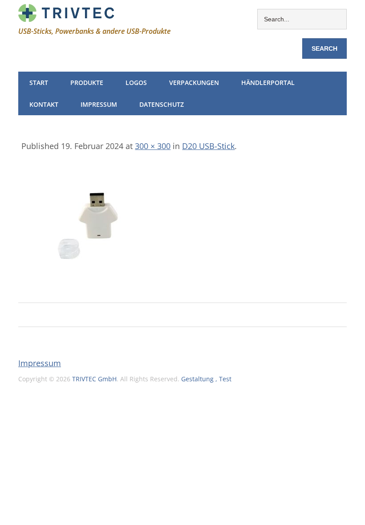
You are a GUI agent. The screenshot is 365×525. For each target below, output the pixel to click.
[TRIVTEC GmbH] (66, 15)
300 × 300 (152, 146)
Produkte (86, 82)
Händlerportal (268, 82)
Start (38, 82)
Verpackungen (194, 82)
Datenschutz (161, 104)
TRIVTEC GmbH (94, 379)
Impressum (99, 104)
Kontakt (43, 104)
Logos (136, 82)
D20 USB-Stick (208, 146)
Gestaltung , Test (206, 379)
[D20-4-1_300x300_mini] (88, 289)
